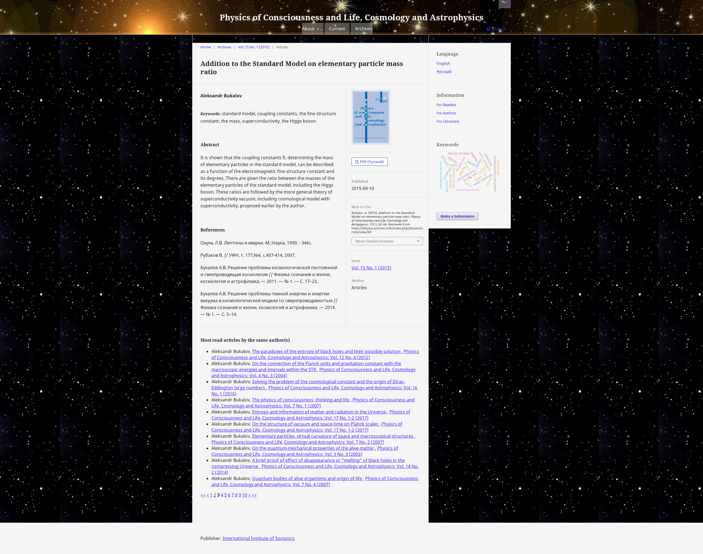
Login (506, 4)
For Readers (446, 104)
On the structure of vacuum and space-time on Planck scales (315, 424)
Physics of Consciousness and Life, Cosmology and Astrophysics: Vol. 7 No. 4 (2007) (314, 481)
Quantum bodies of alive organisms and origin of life (307, 478)
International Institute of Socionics (259, 538)
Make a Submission (457, 216)
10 (244, 495)
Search (498, 29)
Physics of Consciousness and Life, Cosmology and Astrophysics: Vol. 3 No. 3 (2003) (304, 451)
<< (202, 495)
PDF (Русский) (371, 161)
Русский (444, 71)
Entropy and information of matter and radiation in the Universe (319, 412)
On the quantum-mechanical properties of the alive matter (313, 448)
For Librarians (448, 121)
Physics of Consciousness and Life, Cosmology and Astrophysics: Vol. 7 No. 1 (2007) (313, 403)
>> (254, 495)
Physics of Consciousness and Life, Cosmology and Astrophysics (352, 17)
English (443, 63)
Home (205, 47)
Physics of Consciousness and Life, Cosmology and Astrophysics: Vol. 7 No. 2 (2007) (297, 442)
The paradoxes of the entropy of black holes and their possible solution (326, 351)
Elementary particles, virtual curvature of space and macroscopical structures (333, 436)
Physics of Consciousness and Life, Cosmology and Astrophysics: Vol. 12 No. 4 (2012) (315, 354)
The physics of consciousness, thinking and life (301, 400)
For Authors (446, 113)
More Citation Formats (374, 241)
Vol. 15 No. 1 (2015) (253, 47)
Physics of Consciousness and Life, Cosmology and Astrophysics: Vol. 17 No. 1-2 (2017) (310, 415)
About (309, 29)
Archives (364, 29)
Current (337, 29)
